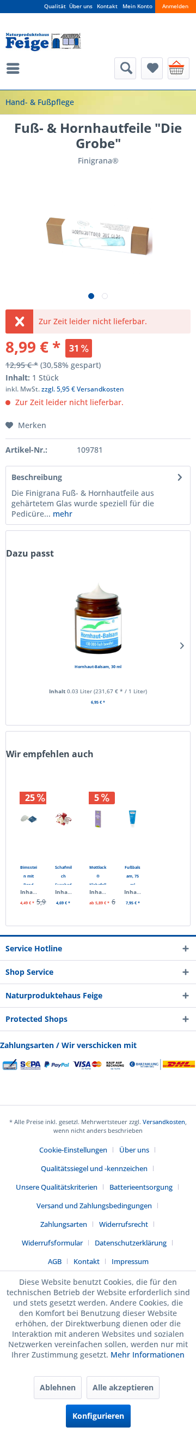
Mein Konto (137, 6)
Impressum (130, 1261)
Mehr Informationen (148, 1354)
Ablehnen (58, 1387)
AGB (55, 1261)
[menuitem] (16, 68)
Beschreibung (36, 477)
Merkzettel (152, 68)
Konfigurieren (98, 1416)
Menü (16, 68)
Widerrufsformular (52, 1243)
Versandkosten (164, 1122)
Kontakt (107, 6)
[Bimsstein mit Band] (29, 819)
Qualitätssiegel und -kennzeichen (94, 1168)
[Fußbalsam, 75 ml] (133, 819)
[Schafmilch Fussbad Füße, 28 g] (63, 819)
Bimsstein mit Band (28, 874)
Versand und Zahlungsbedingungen (94, 1205)
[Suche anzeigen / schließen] (125, 68)
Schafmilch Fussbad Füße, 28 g (63, 874)
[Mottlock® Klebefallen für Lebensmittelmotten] (98, 819)
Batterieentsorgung (141, 1187)
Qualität (55, 6)
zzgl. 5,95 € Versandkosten (82, 389)
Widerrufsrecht (123, 1224)
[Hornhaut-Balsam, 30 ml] (98, 618)
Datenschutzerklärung (131, 1243)
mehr (61, 513)
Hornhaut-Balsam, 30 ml (98, 666)
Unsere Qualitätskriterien (56, 1187)
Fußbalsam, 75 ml (132, 874)
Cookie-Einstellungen (73, 1150)
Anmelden (175, 6)
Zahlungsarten (63, 1224)
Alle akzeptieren (123, 1387)
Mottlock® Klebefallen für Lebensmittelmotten (97, 874)
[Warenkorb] (178, 68)
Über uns (81, 6)
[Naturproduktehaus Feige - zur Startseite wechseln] (43, 42)
